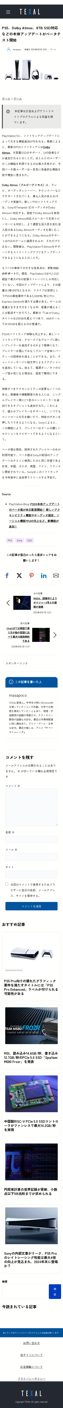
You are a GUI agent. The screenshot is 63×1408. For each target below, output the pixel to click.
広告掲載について (31, 1367)
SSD (29, 540)
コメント (12, 786)
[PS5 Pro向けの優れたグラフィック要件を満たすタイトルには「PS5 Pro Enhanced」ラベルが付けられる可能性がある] (31, 938)
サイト (9, 867)
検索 (5, 1281)
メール (11, 849)
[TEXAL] (30, 10)
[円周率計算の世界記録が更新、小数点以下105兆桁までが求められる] (31, 1146)
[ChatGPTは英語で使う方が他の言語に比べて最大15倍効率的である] (41, 631)
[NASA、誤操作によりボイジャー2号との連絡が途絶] (22, 599)
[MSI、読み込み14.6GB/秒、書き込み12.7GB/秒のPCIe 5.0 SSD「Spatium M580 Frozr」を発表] (31, 1010)
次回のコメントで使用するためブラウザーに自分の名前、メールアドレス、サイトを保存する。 (32, 890)
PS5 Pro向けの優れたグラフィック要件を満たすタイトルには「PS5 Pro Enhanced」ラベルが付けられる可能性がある (31, 987)
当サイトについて (31, 1355)
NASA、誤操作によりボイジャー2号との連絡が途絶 (45, 602)
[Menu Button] (9, 12)
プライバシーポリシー (32, 1378)
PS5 (10, 540)
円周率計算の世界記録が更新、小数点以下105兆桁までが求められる (30, 1191)
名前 (10, 832)
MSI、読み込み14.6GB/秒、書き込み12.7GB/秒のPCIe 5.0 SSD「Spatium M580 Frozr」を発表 (31, 1057)
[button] (7, 575)
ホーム (6, 98)
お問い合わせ (31, 1343)
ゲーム (53, 49)
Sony (19, 540)
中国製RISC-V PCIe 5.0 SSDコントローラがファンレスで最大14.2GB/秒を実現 (31, 1125)
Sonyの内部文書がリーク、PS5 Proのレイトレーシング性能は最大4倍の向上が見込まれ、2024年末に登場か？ (31, 1259)
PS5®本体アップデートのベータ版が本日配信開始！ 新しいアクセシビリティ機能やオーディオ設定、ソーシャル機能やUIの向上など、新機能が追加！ (34, 515)
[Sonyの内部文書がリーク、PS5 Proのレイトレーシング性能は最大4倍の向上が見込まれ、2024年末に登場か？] (31, 1210)
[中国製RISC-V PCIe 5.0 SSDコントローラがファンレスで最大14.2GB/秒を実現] (31, 1078)
